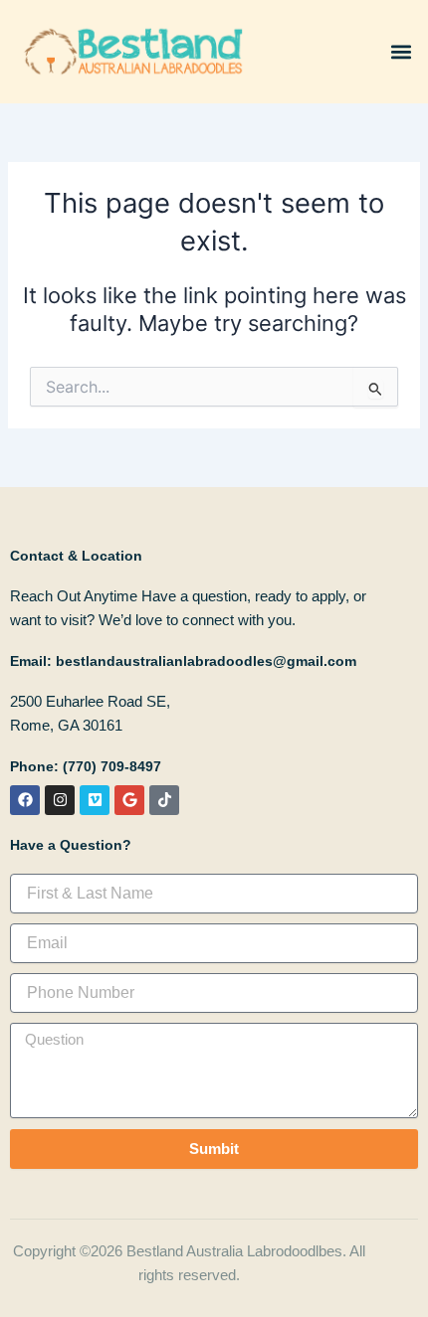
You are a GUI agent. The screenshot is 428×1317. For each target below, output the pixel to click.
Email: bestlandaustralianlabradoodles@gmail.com (183, 661)
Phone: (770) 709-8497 (85, 766)
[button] (401, 51)
